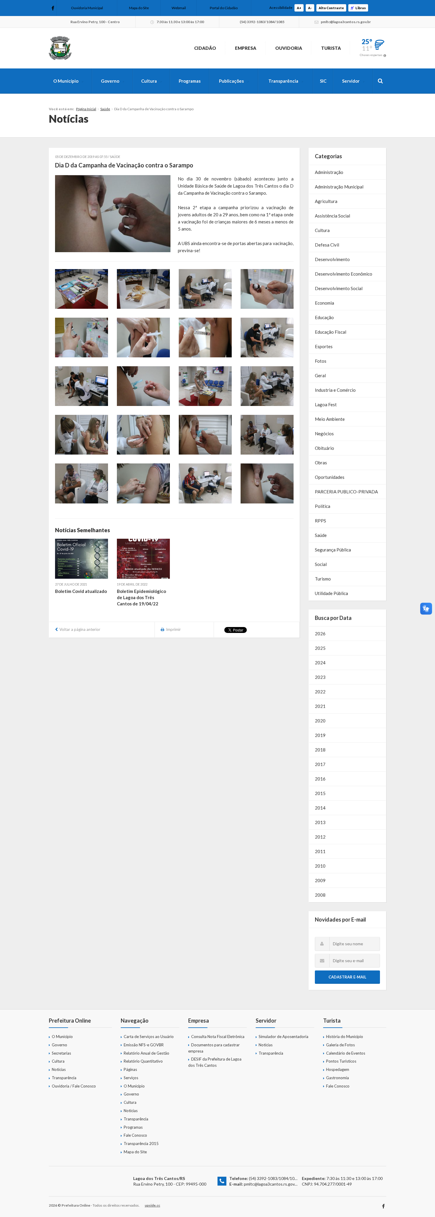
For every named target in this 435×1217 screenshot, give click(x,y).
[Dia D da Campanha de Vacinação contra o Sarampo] (112, 213)
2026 (320, 633)
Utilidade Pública (331, 593)
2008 (320, 895)
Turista (331, 48)
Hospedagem (337, 1069)
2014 (320, 807)
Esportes (324, 346)
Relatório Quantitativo (143, 1061)
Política (322, 506)
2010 (320, 866)
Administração (329, 172)
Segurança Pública (333, 549)
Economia (324, 303)
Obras (321, 462)
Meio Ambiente (330, 419)
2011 (320, 851)
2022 (320, 691)
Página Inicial (86, 109)
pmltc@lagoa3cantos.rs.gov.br (271, 1183)
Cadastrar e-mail (347, 977)
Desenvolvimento (332, 259)
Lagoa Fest (326, 404)
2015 (320, 793)
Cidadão (205, 48)
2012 (320, 836)
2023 (320, 677)
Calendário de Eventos (345, 1053)
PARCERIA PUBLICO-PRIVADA (346, 491)
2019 (320, 735)
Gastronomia (337, 1077)
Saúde (105, 109)
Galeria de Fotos (340, 1044)
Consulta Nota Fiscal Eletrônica (217, 1036)
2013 (320, 822)
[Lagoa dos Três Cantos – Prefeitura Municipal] (60, 48)
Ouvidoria (288, 48)
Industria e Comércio (335, 390)
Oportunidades (329, 477)
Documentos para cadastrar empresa (214, 1047)
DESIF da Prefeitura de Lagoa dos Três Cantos (214, 1062)
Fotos (320, 361)
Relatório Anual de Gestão (146, 1053)
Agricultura (326, 201)
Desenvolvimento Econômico (343, 273)
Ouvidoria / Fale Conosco (74, 1086)
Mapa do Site (139, 8)
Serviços (131, 1077)
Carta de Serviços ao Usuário (149, 1036)
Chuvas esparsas (371, 55)
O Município (65, 81)
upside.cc (152, 1205)
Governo (110, 81)
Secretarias (61, 1053)
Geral (320, 375)
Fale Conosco (135, 1135)
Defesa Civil (327, 244)
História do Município (344, 1036)
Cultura (149, 81)
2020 (320, 720)
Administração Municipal (339, 186)
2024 (320, 662)
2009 (320, 880)
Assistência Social (332, 215)
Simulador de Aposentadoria (283, 1036)
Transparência (283, 81)
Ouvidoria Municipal (87, 8)
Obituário (324, 448)
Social (321, 564)
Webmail (179, 8)
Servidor (351, 81)
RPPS (320, 520)
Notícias (59, 1069)
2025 (320, 648)
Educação (324, 317)
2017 (320, 764)
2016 (320, 778)
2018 (320, 749)
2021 (320, 706)
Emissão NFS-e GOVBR (144, 1044)
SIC (323, 81)
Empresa (245, 48)
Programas (190, 81)
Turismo (323, 578)
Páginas (130, 1069)
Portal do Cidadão (224, 8)
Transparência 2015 (141, 1143)
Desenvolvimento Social (338, 288)
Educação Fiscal (330, 332)
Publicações (231, 81)
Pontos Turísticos (341, 1061)
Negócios (324, 433)
